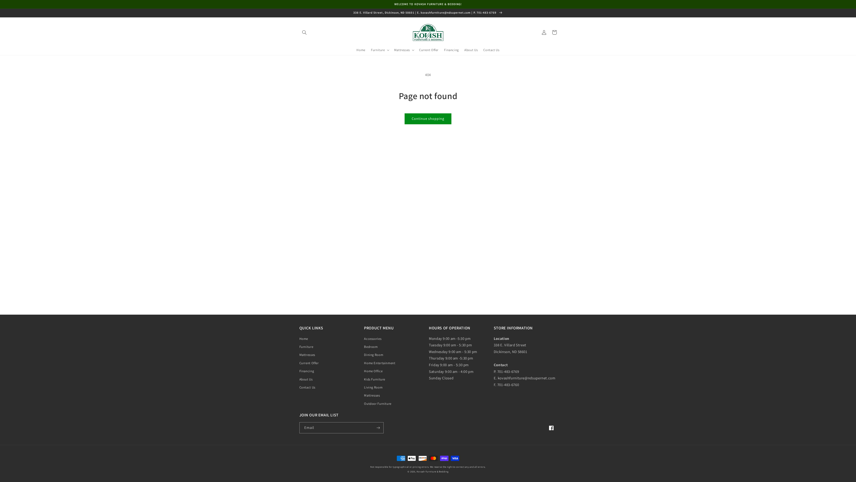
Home (303, 339)
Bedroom (371, 347)
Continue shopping (428, 118)
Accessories (372, 339)
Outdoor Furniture (377, 403)
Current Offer (309, 363)
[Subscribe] (378, 427)
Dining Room (373, 355)
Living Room (373, 387)
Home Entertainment (379, 363)
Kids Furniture (374, 379)
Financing (306, 371)
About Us (306, 379)
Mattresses (307, 355)
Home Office (373, 371)
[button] (304, 32)
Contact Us (307, 387)
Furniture (306, 347)
